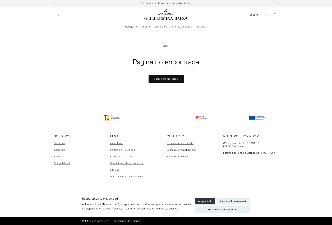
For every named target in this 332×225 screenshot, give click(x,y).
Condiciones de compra (126, 220)
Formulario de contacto (180, 143)
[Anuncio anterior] (55, 3)
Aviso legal (116, 143)
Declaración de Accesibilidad (127, 176)
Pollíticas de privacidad (96, 220)
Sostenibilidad (62, 163)
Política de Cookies (121, 156)
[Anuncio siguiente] (277, 3)
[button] (57, 14)
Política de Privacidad (122, 149)
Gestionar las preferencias (222, 209)
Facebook (59, 143)
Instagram (59, 149)
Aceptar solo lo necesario (233, 201)
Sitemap (114, 169)
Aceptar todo (205, 201)
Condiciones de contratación (127, 163)
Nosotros (59, 156)
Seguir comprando (166, 78)
